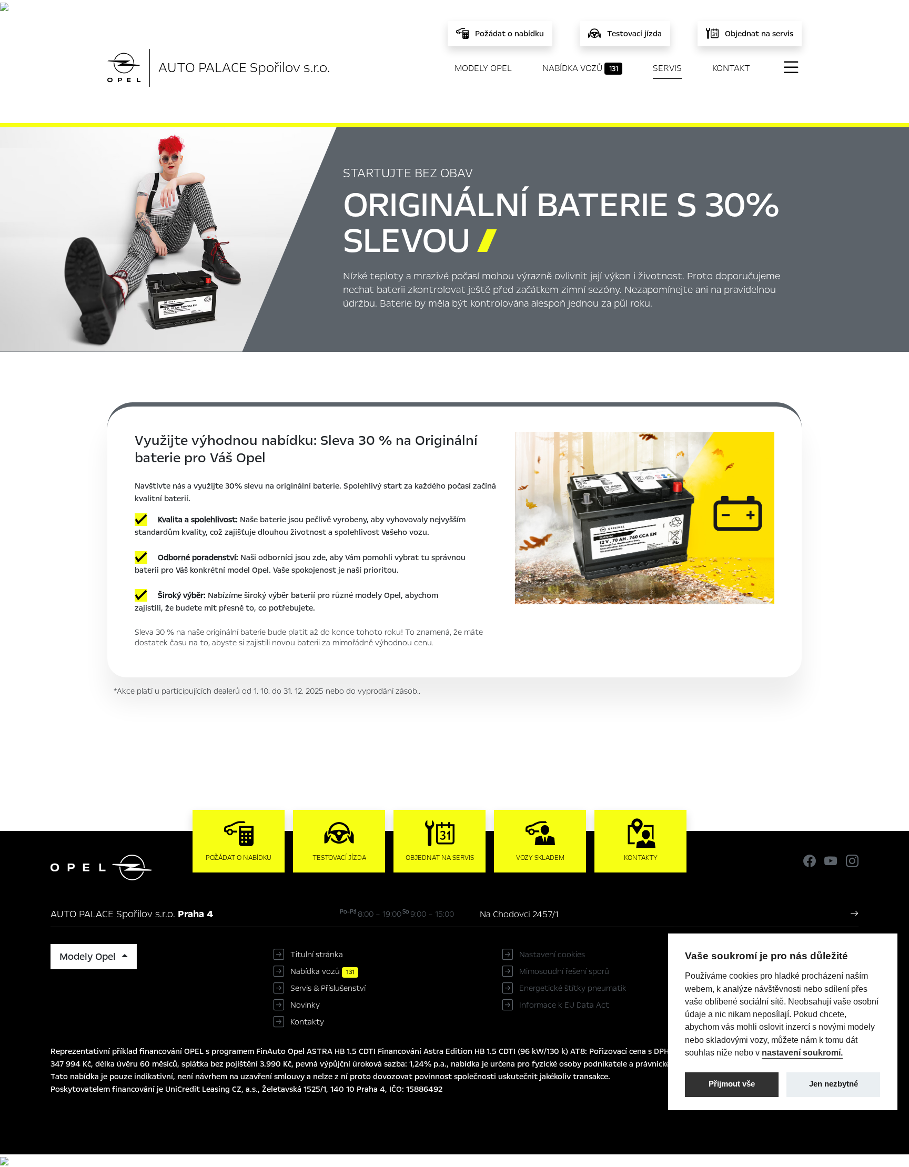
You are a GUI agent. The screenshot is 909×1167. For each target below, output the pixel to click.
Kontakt (731, 68)
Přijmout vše (732, 1084)
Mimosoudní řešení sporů (564, 971)
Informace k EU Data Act (564, 1005)
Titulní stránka (316, 954)
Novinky (305, 1005)
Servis (667, 68)
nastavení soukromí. (802, 1052)
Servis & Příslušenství (328, 988)
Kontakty (307, 1022)
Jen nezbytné (833, 1084)
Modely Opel (483, 68)
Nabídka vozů (580, 68)
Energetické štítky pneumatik (573, 988)
